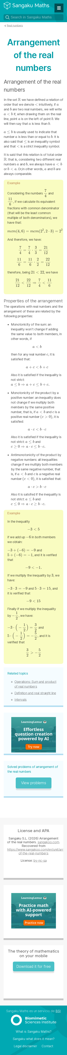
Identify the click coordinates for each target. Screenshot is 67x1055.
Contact (47, 1046)
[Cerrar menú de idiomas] (58, 8)
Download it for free (33, 966)
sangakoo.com (48, 842)
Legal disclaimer (25, 1046)
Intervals (20, 699)
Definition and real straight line (35, 693)
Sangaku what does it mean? (33, 1039)
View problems (33, 783)
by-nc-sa (40, 860)
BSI (58, 1011)
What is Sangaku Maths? (33, 1031)
